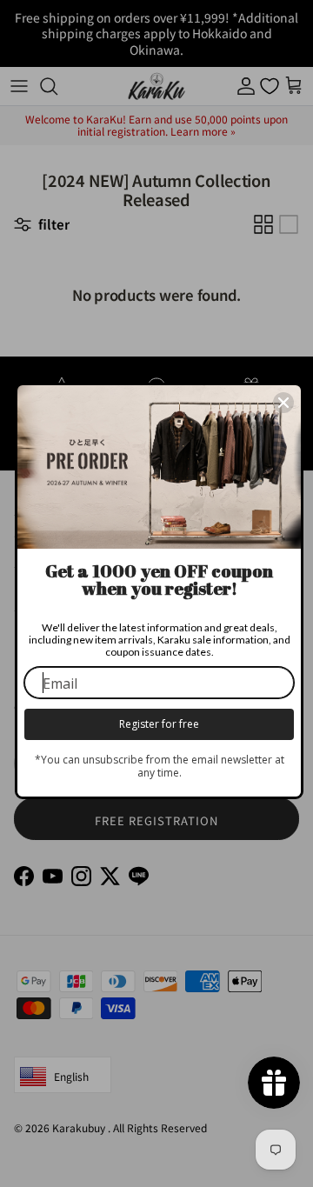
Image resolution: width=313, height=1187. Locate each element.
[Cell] (283, 402)
